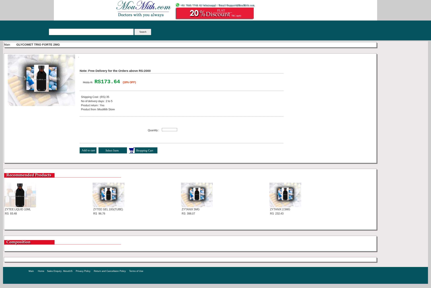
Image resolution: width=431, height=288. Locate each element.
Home (41, 271)
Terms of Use (136, 271)
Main (7, 44)
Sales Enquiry (54, 271)
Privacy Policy (83, 271)
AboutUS (67, 271)
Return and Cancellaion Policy (110, 271)
